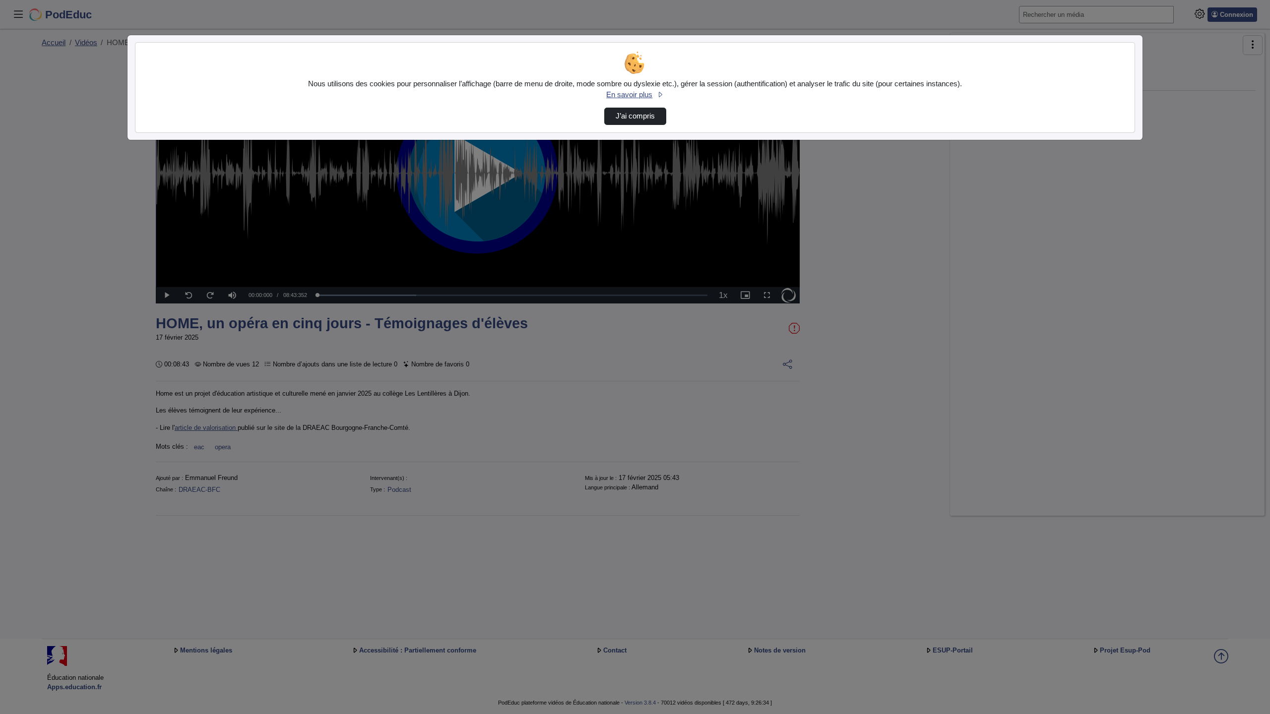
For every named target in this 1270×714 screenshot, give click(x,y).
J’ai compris (635, 116)
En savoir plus (629, 95)
